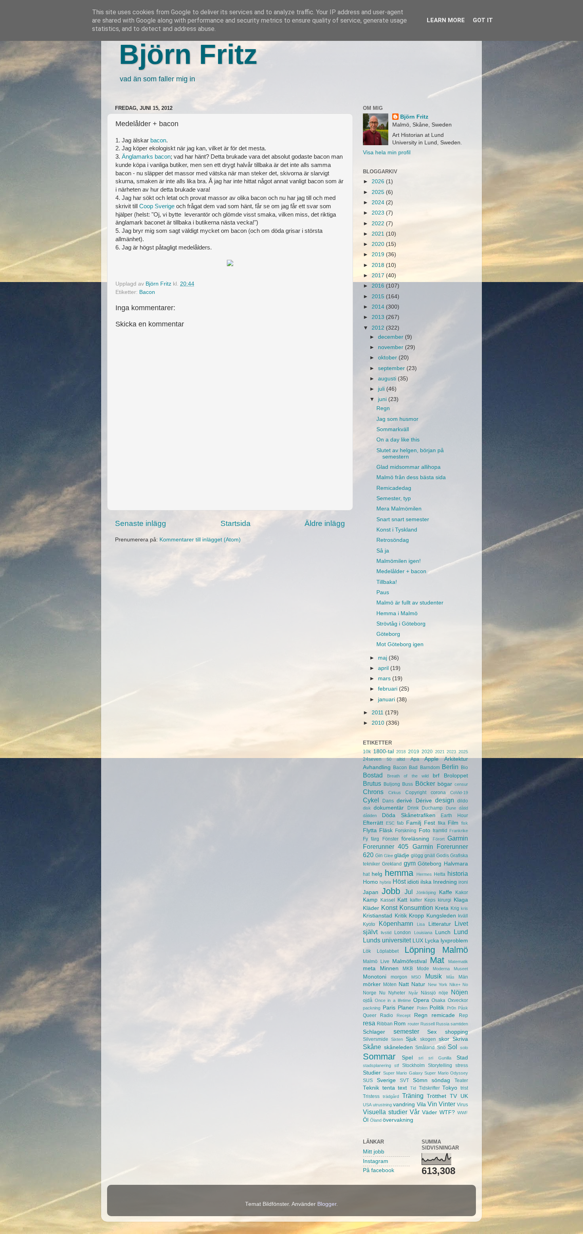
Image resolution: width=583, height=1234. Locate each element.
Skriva (460, 1039)
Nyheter (396, 993)
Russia (442, 1023)
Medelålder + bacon (401, 571)
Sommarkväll (392, 429)
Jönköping (426, 892)
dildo (462, 801)
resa (369, 1023)
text (402, 1088)
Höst (399, 881)
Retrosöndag (392, 540)
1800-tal (383, 751)
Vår (415, 1111)
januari (387, 699)
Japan (370, 892)
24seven (372, 759)
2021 (379, 234)
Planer (406, 1008)
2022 (379, 223)
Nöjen (459, 992)
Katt (402, 900)
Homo (370, 882)
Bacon (147, 292)
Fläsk (386, 830)
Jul (409, 891)
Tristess (371, 1096)
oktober (388, 358)
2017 (379, 275)
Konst (389, 907)
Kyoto (369, 924)
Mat (437, 960)
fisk (464, 823)
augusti (388, 379)
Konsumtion (416, 907)
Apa (414, 759)
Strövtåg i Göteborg (401, 624)
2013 (379, 317)
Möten (390, 984)
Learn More (446, 20)
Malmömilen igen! (398, 561)
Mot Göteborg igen (400, 644)
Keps (429, 900)
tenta (388, 1088)
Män (463, 977)
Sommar (379, 1056)
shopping (456, 1032)
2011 (378, 713)
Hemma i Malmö (397, 613)
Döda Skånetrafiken (408, 815)
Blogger (326, 1204)
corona (438, 792)
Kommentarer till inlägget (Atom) (200, 540)
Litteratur (439, 924)
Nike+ (454, 984)
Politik (437, 1008)
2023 (379, 213)
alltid (401, 759)
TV (453, 1096)
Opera (421, 1000)
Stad (462, 1058)
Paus (382, 592)
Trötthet (436, 1096)
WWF (462, 1112)
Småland (425, 1047)
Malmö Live (376, 961)
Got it (483, 20)
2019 (379, 254)
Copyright (415, 792)
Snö (441, 1047)
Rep (463, 1015)
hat (366, 874)
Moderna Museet (450, 968)
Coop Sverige (157, 206)
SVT (404, 1080)
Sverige (386, 1080)
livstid (386, 932)
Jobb (391, 891)
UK (464, 1096)
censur (461, 784)
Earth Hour (454, 815)
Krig (455, 908)
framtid (440, 830)
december (391, 337)
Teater (461, 1080)
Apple (431, 759)
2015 (379, 296)
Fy (365, 839)
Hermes (424, 874)
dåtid (463, 808)
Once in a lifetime (393, 1000)
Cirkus (394, 792)
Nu (382, 993)
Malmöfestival (409, 961)
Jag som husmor (397, 419)
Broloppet (456, 776)
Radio (386, 1015)
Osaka (438, 1000)
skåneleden (398, 1047)
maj (383, 658)
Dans (388, 801)
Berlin (450, 766)
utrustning (382, 1104)
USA (367, 1104)
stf (396, 1065)
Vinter (447, 1103)
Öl (365, 1120)
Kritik (401, 916)
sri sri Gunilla (434, 1058)
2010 (379, 723)
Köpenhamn (396, 923)
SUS (368, 1080)
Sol (452, 1046)
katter (416, 900)
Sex (432, 1032)
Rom (400, 1024)
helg (377, 874)
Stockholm (413, 1065)
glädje (401, 855)
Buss (407, 784)
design (444, 800)
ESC (390, 823)
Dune (451, 808)
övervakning (398, 1120)
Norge (369, 993)
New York (437, 984)
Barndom (430, 767)
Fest (429, 823)
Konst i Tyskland (396, 530)
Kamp (370, 900)
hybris (385, 882)
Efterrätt (373, 823)
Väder (429, 1112)
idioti (413, 882)
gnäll (429, 855)
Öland (376, 1120)
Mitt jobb (373, 1152)
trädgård (391, 1096)
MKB (408, 968)
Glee (388, 855)
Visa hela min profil (386, 152)
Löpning (420, 950)
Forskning (405, 830)
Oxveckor (458, 1000)
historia (457, 873)
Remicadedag (393, 488)
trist (464, 1088)
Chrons (373, 791)
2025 (379, 192)
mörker (372, 984)
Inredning (445, 882)
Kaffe (445, 892)
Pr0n (451, 1008)
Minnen (389, 968)
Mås (450, 977)
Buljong (392, 784)
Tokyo (449, 1088)
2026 (379, 181)
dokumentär (389, 808)
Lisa (421, 924)
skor (444, 1039)
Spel (407, 1058)
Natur (418, 984)
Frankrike (458, 830)
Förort (439, 839)
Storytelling (440, 1065)
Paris (389, 1008)
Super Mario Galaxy (403, 1073)
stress (461, 1065)
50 (389, 759)
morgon (399, 977)
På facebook (378, 1170)
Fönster (390, 839)
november (391, 347)
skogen (428, 1039)
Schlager (374, 1032)
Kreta (442, 908)
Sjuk (411, 1039)
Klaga (461, 900)
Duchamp (432, 808)
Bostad (373, 775)
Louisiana (423, 932)
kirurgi (444, 900)
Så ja (382, 551)
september (392, 368)
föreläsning (415, 839)
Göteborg (388, 634)
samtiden (459, 1023)
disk (367, 808)
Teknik (371, 1088)
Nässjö (428, 993)
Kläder (371, 908)
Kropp (416, 916)
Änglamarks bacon (146, 157)
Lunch (443, 932)
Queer (369, 1015)
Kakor (461, 892)
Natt (404, 984)
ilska (425, 882)
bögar (444, 784)
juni (383, 399)
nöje (443, 993)
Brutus (372, 783)
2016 (379, 286)
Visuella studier (385, 1111)
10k (367, 751)
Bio (464, 767)
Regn (383, 408)
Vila (421, 1104)
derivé (404, 801)
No (465, 984)
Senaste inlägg (140, 523)
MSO (416, 977)
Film (453, 823)
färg (375, 839)
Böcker (425, 783)
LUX (417, 941)
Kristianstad (377, 916)
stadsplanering (377, 1065)
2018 (379, 265)
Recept (403, 1015)
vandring (404, 1104)
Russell (427, 1023)
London (402, 932)
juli (382, 389)
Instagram (375, 1161)
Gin (379, 855)
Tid (413, 1088)
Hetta (439, 874)
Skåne (372, 1046)
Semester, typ (393, 498)
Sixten (397, 1039)
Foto (424, 830)
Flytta (370, 830)
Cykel (371, 800)
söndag (440, 1080)
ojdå (367, 1000)
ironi (463, 882)
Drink (413, 808)
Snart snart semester (402, 519)
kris (464, 908)
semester (406, 1031)
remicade (443, 1015)
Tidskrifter (429, 1088)
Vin (432, 1103)
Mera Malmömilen (399, 509)
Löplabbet (388, 951)
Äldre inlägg (325, 523)
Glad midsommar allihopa (408, 467)
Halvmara (456, 864)
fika (441, 823)
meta (369, 968)
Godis (442, 855)
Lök (367, 951)
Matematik (458, 961)
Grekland (392, 864)
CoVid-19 (459, 792)
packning (371, 1008)
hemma (399, 873)
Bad (413, 767)
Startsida (236, 523)
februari (388, 689)
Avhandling (377, 767)
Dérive (424, 801)
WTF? (447, 1112)
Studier (372, 1073)
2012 (379, 328)
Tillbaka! (386, 582)
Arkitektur (456, 759)
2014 (379, 307)
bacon (158, 140)
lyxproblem (454, 941)
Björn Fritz (188, 54)
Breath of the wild (408, 775)
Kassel (387, 900)
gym (410, 863)
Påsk (463, 1008)
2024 (379, 202)
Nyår (413, 992)
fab (400, 823)
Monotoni (374, 977)
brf (436, 776)
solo (464, 1047)
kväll (463, 916)
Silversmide (375, 1039)
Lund (461, 931)
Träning (413, 1095)
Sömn (420, 1080)
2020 (379, 244)
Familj (413, 823)
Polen (422, 1008)
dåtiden (370, 815)
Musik (433, 976)
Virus (462, 1104)
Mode (423, 968)
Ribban (385, 1024)
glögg (417, 855)
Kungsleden (441, 916)
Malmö (455, 950)
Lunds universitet (387, 940)
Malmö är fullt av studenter (409, 603)
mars (385, 678)
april (384, 668)
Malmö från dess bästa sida (411, 477)
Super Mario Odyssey (446, 1073)
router (413, 1023)
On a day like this (398, 440)
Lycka (432, 941)
